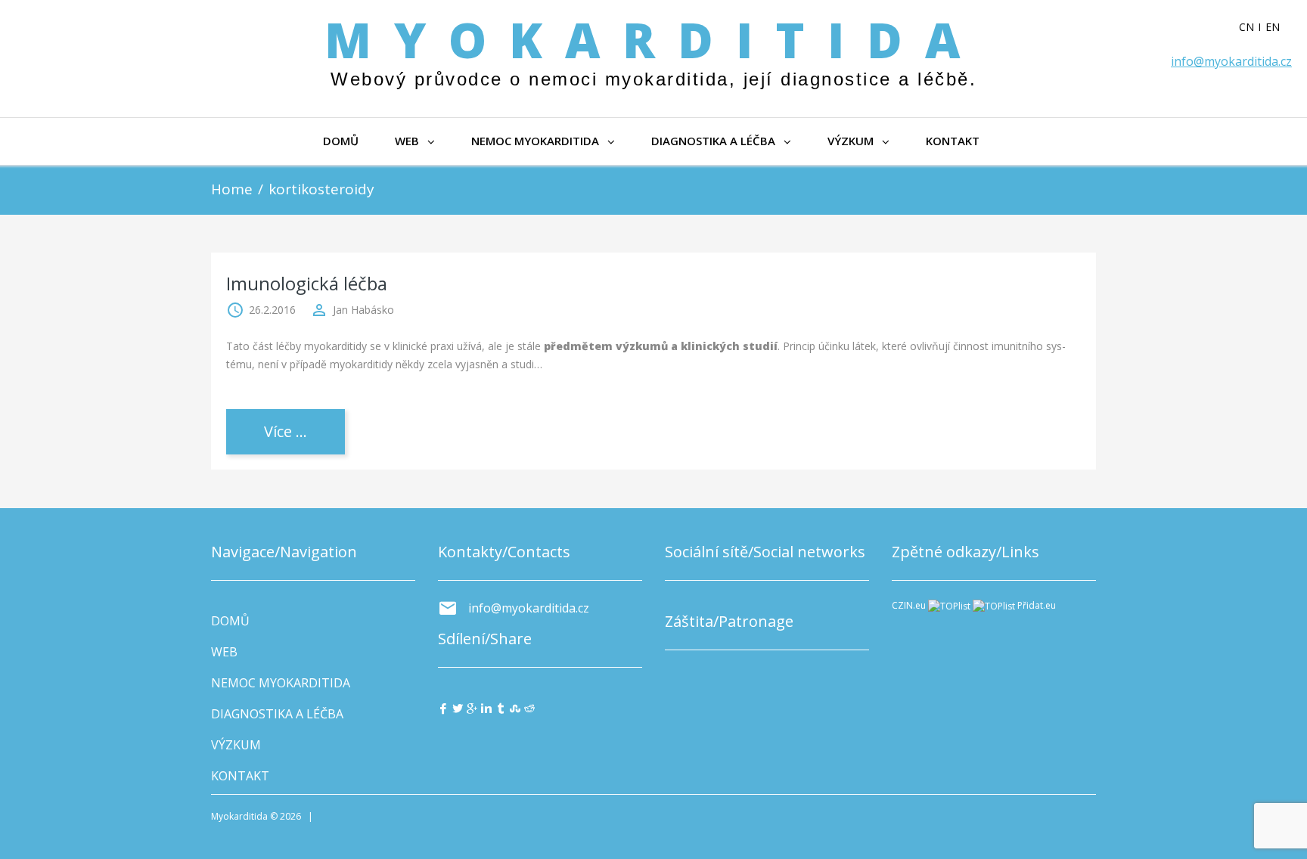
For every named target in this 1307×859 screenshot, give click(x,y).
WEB (407, 140)
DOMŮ (341, 140)
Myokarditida (653, 40)
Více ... (285, 431)
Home (232, 189)
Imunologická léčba (306, 283)
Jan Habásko (363, 309)
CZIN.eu (909, 605)
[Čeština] (1252, 27)
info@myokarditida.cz (1231, 61)
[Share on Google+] (472, 707)
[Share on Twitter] (457, 707)
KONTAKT (952, 140)
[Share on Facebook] (443, 707)
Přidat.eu (1036, 605)
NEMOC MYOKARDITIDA (535, 140)
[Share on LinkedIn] (486, 707)
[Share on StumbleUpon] (515, 707)
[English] (1278, 27)
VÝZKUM (850, 140)
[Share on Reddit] (529, 707)
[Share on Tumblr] (500, 707)
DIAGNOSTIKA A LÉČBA (713, 140)
